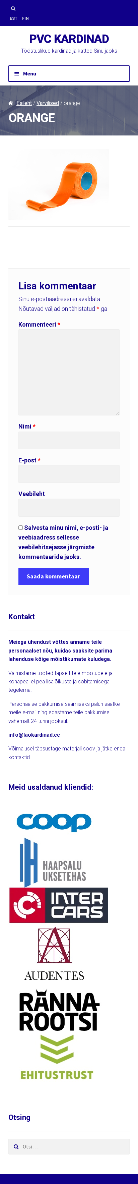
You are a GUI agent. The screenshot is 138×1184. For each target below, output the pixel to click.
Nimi (27, 426)
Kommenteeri (39, 324)
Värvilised (48, 103)
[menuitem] (13, 18)
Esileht (24, 103)
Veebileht (31, 493)
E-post (29, 460)
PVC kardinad (69, 39)
